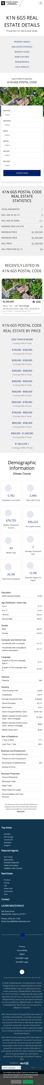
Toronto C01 (8, 840)
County (6, 883)
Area (5, 894)
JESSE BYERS (8, 860)
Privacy (22, 946)
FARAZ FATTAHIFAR (11, 865)
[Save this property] (39, 281)
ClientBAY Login (22, 958)
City (5, 885)
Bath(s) (6, 141)
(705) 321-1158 (14, 918)
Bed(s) (5, 131)
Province (7, 880)
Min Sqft (6, 151)
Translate (38, 1068)
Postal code (8, 888)
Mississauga (8, 837)
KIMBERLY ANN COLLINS (13, 868)
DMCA (22, 954)
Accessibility (22, 950)
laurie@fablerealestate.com (18, 921)
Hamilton (7, 834)
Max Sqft (6, 161)
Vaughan (7, 845)
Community (8, 891)
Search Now (22, 173)
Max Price (7, 121)
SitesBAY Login (22, 962)
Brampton (8, 842)
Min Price (6, 111)
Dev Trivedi (8, 857)
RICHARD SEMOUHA (11, 863)
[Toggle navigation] (41, 3)
